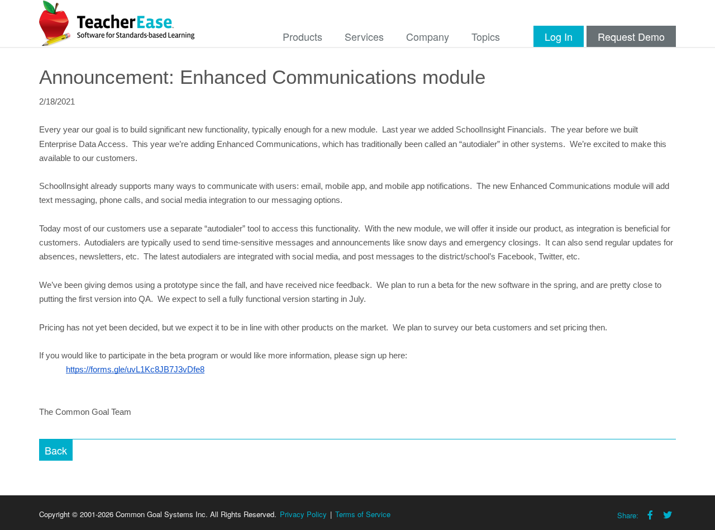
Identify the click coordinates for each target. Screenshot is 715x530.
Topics (485, 36)
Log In (559, 36)
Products (302, 36)
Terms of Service (362, 514)
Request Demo (631, 36)
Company (427, 36)
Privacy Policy (303, 514)
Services (364, 36)
